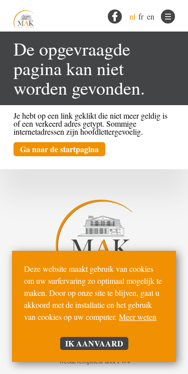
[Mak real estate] (24, 16)
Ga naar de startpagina (59, 149)
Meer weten (137, 316)
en (150, 16)
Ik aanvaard (94, 343)
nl (132, 16)
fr (140, 16)
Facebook (115, 17)
